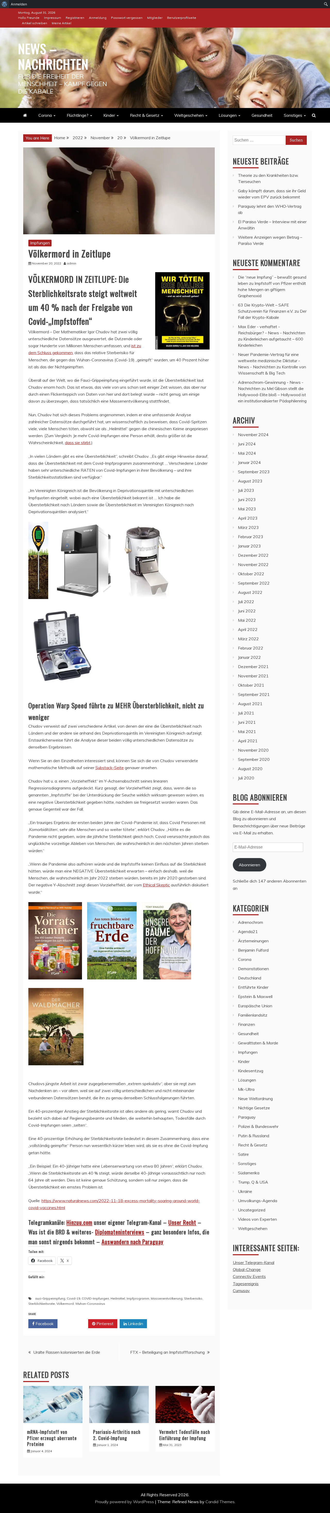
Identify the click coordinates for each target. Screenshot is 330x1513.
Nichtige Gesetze (254, 1107)
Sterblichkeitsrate (41, 1304)
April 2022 (248, 629)
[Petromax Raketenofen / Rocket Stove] (146, 603)
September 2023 (254, 471)
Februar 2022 (250, 648)
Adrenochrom (250, 922)
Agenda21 (248, 931)
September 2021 (254, 694)
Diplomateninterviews (119, 1232)
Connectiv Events (249, 1276)
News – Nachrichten (53, 56)
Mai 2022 (247, 620)
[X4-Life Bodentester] (38, 603)
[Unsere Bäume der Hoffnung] (166, 984)
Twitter (74, 1323)
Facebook (44, 1323)
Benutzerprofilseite (181, 18)
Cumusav (241, 1290)
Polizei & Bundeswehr (258, 1126)
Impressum (52, 18)
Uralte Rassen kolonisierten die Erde (66, 1352)
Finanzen (246, 1024)
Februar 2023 (250, 536)
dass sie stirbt (77, 442)
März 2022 (248, 638)
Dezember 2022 (253, 555)
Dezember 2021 (253, 666)
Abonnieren (249, 864)
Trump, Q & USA (253, 1182)
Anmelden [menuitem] (19, 4)
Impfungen (40, 242)
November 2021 (253, 675)
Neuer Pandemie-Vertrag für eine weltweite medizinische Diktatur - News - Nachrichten (269, 360)
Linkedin (135, 1323)
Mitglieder (154, 18)
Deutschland (249, 977)
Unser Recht (182, 1222)
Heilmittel (118, 1298)
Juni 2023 (247, 499)
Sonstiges (293, 115)
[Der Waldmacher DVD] (56, 1070)
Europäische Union (255, 1005)
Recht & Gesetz (144, 115)
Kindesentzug (250, 1070)
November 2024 (253, 434)
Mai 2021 (247, 731)
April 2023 (248, 518)
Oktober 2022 (251, 573)
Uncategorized (251, 1209)
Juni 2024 (247, 443)
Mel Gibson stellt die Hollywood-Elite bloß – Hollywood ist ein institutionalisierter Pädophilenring (272, 394)
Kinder (109, 115)
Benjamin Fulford (253, 950)
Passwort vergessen (127, 18)
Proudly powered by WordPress (125, 1501)
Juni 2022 (247, 610)
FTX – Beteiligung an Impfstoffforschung (167, 1352)
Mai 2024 (247, 453)
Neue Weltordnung (255, 1098)
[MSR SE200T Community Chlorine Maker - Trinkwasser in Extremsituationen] (61, 689)
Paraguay (247, 1117)
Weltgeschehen (189, 115)
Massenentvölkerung (167, 1298)
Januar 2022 (249, 657)
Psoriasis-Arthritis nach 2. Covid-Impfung (117, 1434)
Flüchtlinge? (77, 115)
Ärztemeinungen (253, 940)
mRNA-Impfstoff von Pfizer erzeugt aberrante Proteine (52, 1437)
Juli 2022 (246, 601)
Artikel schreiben (34, 23)
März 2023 (248, 527)
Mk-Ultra (246, 1089)
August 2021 (250, 703)
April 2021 (248, 740)
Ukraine (245, 1191)
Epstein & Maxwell (255, 996)
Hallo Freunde (28, 18)
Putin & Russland (253, 1135)
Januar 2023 (249, 545)
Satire (243, 1154)
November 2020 (253, 750)
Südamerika (248, 1172)
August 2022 (250, 592)
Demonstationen (253, 968)
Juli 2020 (246, 777)
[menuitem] (4, 4)
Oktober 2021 (251, 685)
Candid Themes (220, 1501)
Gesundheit (262, 115)
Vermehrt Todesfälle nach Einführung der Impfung (184, 1434)
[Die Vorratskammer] (55, 984)
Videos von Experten (257, 1219)
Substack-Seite (109, 767)
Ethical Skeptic (156, 884)
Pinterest (104, 1323)
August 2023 (250, 481)
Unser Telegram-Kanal (253, 1262)
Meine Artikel (61, 23)
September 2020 (254, 759)
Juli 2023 (246, 490)
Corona (45, 115)
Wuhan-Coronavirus (90, 1304)
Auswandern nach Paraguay (132, 1241)
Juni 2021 (247, 722)
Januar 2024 (249, 462)
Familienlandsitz (252, 1015)
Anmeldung (97, 18)
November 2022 (253, 564)
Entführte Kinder (253, 987)
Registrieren (75, 18)
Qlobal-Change (247, 1269)
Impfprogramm (138, 1298)
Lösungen (228, 115)
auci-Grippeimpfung (50, 1298)
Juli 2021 (246, 713)
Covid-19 (73, 1298)
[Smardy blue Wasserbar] (83, 603)
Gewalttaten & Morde (258, 1042)
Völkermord (65, 1304)
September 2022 (254, 583)
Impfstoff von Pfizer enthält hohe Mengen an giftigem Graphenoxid (272, 289)
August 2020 (250, 768)
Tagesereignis (246, 1283)
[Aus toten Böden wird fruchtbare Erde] (112, 984)
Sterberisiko (193, 1298)
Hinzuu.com (79, 1222)
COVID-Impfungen (95, 1298)
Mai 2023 (247, 508)
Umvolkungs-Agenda (257, 1200)
